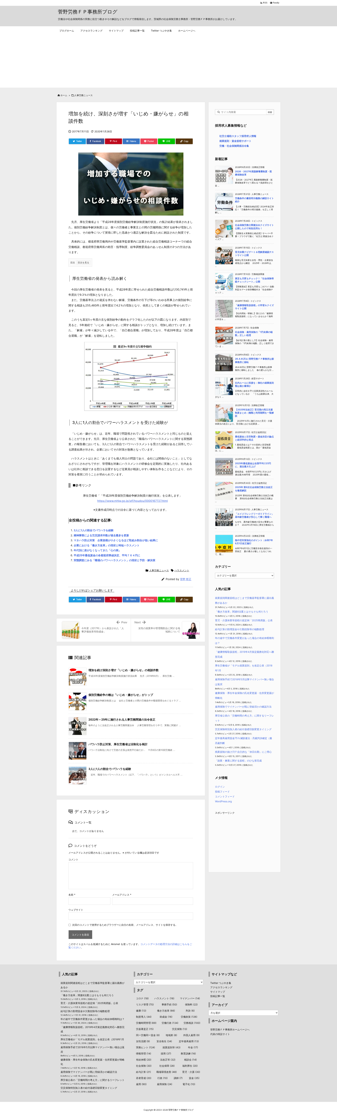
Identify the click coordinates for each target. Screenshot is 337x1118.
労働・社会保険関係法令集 (234, 145)
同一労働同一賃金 (148, 1035)
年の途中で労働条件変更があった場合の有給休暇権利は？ (92, 1018)
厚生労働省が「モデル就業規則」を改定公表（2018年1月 (92, 1039)
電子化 (189, 1084)
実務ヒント (145, 1047)
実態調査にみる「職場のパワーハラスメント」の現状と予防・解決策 (114, 560)
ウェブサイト (75, 909)
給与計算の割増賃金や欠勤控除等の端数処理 (239, 629)
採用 (166, 1053)
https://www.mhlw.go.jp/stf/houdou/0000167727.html (132, 501)
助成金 (166, 1016)
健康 (141, 1010)
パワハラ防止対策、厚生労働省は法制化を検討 (117, 744)
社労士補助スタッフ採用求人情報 (237, 135)
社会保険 (143, 1065)
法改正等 (167, 1059)
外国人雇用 (191, 1035)
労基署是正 (145, 1028)
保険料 (191, 1004)
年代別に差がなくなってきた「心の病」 (97, 550)
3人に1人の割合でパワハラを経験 (94, 530)
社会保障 (167, 1065)
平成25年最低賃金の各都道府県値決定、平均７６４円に (107, 555)
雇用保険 (164, 1084)
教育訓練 (188, 1053)
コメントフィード (225, 796)
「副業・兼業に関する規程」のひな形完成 (238, 760)
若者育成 (143, 1078)
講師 (178, 1078)
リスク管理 (145, 1004)
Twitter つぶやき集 (220, 982)
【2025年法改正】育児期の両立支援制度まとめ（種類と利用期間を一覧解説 (254, 412)
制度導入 (143, 1016)
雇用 (141, 1084)
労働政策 (189, 1016)
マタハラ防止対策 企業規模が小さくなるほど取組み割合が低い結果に (116, 540)
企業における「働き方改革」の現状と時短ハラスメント (107, 545)
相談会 (190, 1059)
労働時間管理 (146, 1022)
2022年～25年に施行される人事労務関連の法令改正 (121, 719)
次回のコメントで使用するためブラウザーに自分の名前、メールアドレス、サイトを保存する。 (125, 924)
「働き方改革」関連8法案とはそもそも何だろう (241, 611)
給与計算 (143, 1071)
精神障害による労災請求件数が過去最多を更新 (101, 535)
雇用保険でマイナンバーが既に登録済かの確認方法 (243, 706)
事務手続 (169, 1004)
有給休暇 (143, 1059)
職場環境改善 (166, 1071)
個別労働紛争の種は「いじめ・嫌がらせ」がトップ (120, 695)
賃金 (194, 1078)
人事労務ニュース (83, 95)
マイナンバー (190, 998)
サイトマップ (217, 991)
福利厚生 (190, 1065)
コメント (73, 859)
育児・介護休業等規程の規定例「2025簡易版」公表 (244, 620)
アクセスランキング (221, 987)
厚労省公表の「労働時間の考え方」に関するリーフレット (92, 1079)
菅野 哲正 (185, 579)
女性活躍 (143, 1041)
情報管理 (143, 1053)
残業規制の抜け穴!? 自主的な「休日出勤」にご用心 (243, 751)
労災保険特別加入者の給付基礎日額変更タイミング (243, 729)
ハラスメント (181, 570)
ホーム (63, 95)
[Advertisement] (168, 61)
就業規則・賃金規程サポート (235, 140)
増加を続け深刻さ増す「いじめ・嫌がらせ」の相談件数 (123, 670)
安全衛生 (164, 1041)
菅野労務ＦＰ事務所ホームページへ (230, 1029)
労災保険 (179, 1028)
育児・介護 (191, 1071)
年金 (193, 1047)
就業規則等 (171, 1047)
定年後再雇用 (189, 1041)
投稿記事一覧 (217, 996)
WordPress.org (223, 801)
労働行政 (170, 1022)
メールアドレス (121, 894)
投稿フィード (222, 791)
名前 (71, 894)
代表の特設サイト (220, 1034)
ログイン (220, 786)
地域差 (171, 1035)
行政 (162, 1078)
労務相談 (192, 1022)
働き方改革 (166, 1010)
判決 (190, 1010)
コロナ (142, 998)
